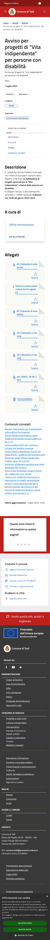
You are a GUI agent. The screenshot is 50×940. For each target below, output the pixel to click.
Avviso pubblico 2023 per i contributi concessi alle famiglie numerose (21, 446)
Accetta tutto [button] (25, 923)
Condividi (9, 94)
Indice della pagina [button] (17, 128)
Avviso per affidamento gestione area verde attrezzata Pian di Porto (24, 466)
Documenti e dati (14, 705)
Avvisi (9, 803)
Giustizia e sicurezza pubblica (19, 762)
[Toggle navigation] (5, 11)
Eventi (9, 819)
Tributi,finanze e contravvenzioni (21, 766)
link (11, 917)
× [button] (47, 897)
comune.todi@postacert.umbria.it (22, 850)
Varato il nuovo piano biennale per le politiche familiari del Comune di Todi (21, 485)
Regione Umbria (11, 3)
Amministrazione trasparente (19, 891)
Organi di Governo (14, 679)
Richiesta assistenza (15, 878)
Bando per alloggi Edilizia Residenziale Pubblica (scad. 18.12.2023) (22, 459)
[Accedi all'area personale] (39, 3)
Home (6, 23)
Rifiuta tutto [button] (25, 929)
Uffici (8, 688)
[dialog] (25, 917)
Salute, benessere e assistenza (20, 774)
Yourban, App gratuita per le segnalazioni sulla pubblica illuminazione (23, 430)
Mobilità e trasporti (14, 745)
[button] (25, 935)
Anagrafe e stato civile (16, 718)
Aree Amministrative (15, 684)
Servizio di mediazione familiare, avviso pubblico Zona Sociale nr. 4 (22, 491)
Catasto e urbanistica (15, 737)
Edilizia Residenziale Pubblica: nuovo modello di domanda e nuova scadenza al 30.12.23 (23, 438)
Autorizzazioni (12, 778)
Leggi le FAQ (11, 874)
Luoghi (9, 815)
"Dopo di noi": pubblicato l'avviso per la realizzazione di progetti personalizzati (22, 478)
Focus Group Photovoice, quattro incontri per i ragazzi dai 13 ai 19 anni (23, 472)
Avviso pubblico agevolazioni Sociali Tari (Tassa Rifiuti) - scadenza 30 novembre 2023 (25, 453)
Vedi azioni (23, 94)
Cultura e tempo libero (16, 722)
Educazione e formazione (17, 758)
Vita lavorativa (12, 727)
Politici (9, 696)
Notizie (25, 23)
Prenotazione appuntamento (19, 865)
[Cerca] (44, 11)
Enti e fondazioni (13, 692)
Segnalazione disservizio (17, 870)
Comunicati (11, 799)
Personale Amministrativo (18, 701)
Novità (15, 23)
